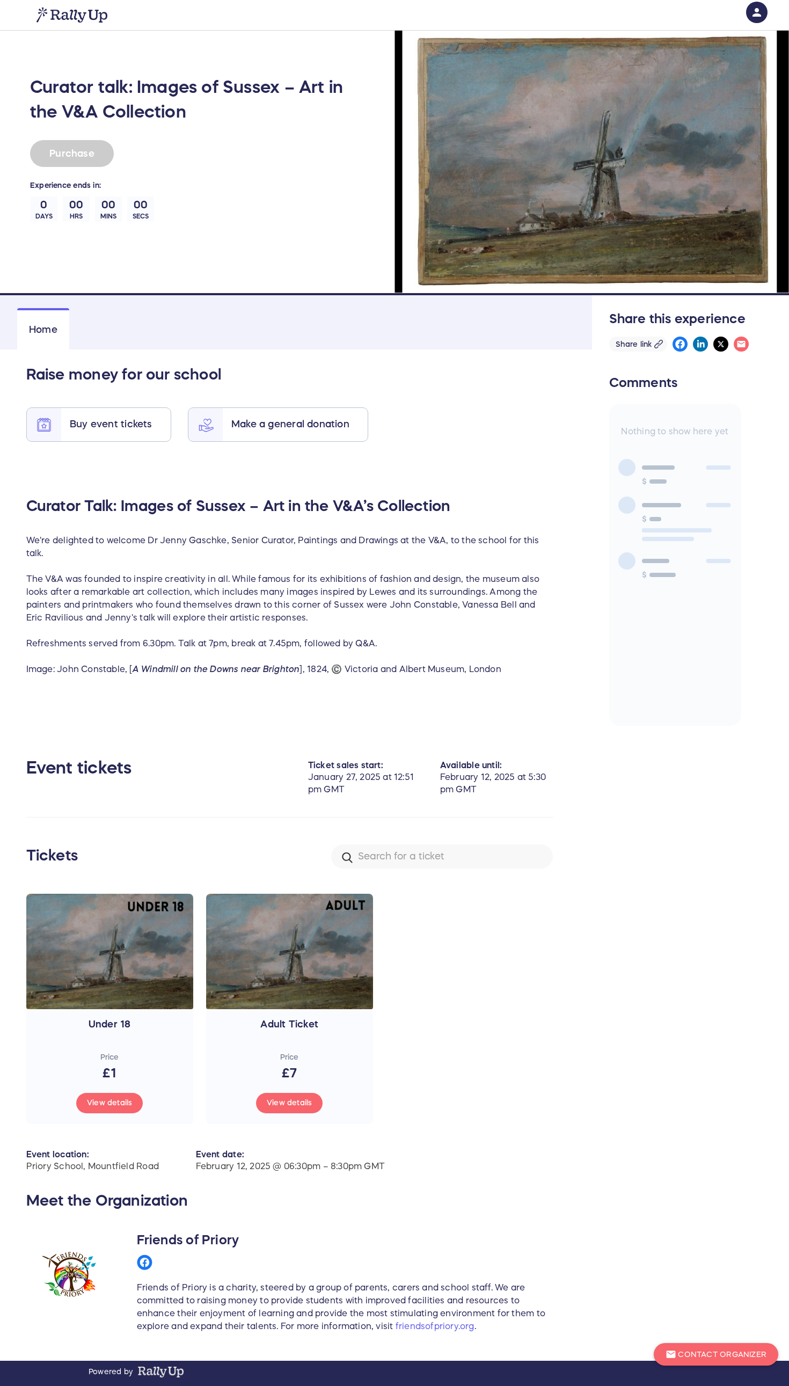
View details (110, 1102)
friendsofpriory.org (435, 1326)
